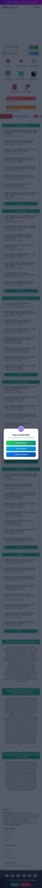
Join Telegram (21, 449)
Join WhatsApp (21, 443)
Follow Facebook (21, 454)
